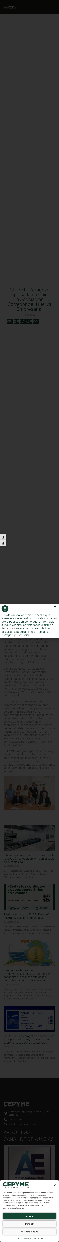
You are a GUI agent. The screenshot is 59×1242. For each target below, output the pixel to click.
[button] (54, 1185)
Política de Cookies (23, 1238)
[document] (29, 621)
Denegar (29, 1224)
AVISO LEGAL (38, 1238)
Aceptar (29, 1216)
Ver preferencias (29, 1231)
